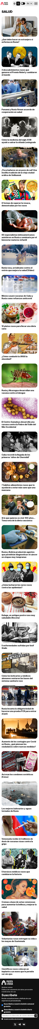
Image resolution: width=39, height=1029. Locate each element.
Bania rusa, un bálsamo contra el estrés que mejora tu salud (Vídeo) (18, 269)
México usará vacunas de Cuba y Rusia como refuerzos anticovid (17, 297)
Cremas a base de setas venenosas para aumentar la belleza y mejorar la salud (19, 904)
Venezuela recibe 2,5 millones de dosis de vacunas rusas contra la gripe (17, 841)
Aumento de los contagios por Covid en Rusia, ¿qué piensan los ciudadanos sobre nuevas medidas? (19, 744)
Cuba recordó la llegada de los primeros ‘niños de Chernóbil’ (16, 456)
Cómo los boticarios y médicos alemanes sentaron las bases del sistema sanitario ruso (17, 678)
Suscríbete (9, 995)
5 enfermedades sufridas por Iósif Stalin (18, 646)
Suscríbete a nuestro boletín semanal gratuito (19, 1005)
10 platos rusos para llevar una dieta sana (19, 327)
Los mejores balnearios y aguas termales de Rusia (17, 809)
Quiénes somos (7, 987)
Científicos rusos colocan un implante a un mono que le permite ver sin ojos (18, 971)
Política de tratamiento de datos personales (17, 989)
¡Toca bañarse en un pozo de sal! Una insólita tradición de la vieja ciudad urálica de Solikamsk (19, 172)
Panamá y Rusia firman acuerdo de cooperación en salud (18, 110)
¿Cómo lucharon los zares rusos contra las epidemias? (17, 586)
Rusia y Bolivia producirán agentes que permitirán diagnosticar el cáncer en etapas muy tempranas (19, 554)
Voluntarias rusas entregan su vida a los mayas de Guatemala (19, 939)
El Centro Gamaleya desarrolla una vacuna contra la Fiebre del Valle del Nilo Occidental (19, 424)
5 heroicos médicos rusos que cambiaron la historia (16, 873)
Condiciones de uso (9, 992)
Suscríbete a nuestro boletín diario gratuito (18, 1011)
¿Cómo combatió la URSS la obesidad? (15, 357)
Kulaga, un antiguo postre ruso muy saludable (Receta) (18, 616)
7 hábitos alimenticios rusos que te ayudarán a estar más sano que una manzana (18, 487)
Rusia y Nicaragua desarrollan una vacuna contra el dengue (18, 391)
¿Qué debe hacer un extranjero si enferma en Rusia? (17, 40)
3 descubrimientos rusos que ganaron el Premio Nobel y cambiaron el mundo (19, 72)
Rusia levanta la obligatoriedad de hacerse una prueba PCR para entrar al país (19, 711)
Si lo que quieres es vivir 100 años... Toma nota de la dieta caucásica (18, 519)
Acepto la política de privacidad (13, 1019)
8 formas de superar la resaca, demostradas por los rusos (16, 204)
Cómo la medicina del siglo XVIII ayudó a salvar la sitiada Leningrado (19, 141)
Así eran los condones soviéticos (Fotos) (17, 775)
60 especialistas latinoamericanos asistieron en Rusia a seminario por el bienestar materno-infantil (19, 237)
